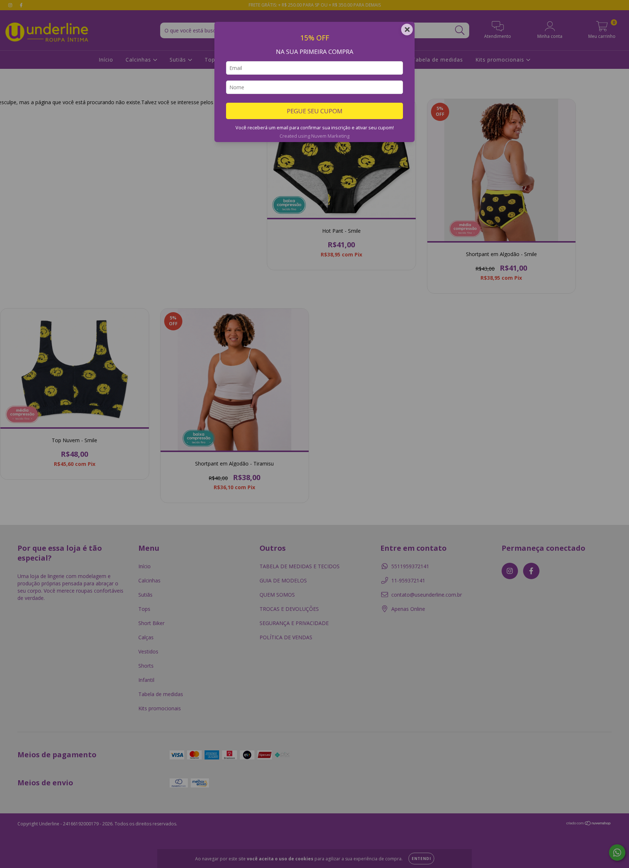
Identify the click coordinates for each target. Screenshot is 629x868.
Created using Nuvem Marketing (314, 136)
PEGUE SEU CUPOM (315, 111)
